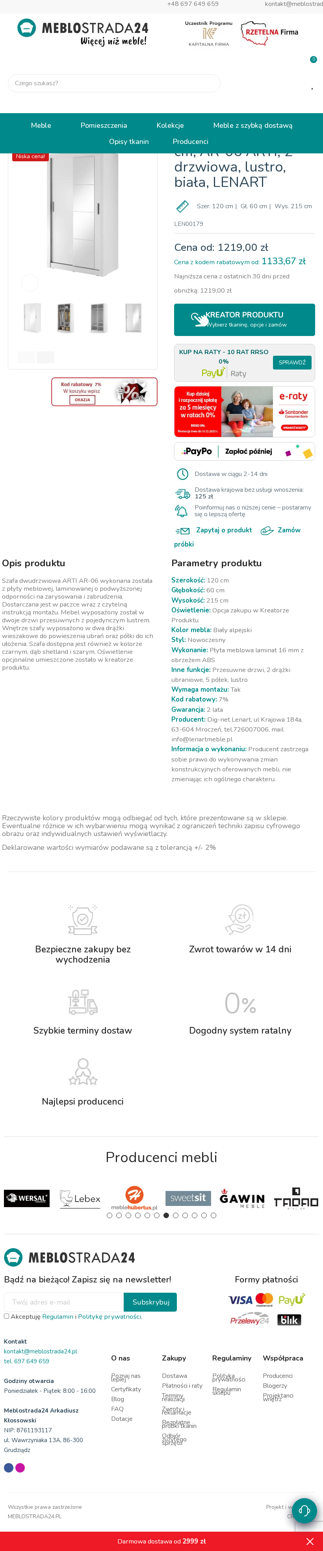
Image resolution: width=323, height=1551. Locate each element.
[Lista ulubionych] (313, 83)
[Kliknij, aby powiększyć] (30, 283)
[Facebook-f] (8, 1468)
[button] (24, 214)
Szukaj (208, 83)
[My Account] (310, 103)
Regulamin (57, 1316)
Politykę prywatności (109, 1316)
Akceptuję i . (75, 1316)
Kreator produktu (246, 319)
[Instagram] (20, 1468)
